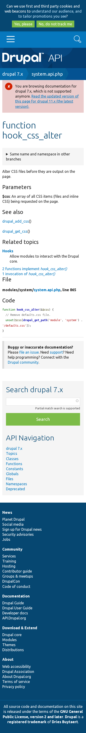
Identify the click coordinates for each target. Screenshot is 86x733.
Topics (11, 453)
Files (9, 479)
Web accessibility (16, 666)
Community (12, 549)
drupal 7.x (12, 74)
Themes (9, 645)
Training (9, 561)
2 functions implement (34, 269)
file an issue (29, 352)
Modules (9, 640)
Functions (14, 464)
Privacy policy (13, 687)
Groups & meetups (17, 576)
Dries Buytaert (65, 722)
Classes (12, 459)
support (56, 352)
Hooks (7, 251)
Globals (12, 474)
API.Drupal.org (14, 618)
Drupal (71, 717)
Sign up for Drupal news (22, 529)
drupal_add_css (15, 221)
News (7, 512)
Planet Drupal (13, 519)
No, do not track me (55, 24)
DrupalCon (11, 581)
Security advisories (18, 534)
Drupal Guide (13, 603)
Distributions (13, 650)
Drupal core (12, 635)
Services (9, 556)
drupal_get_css (15, 231)
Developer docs (15, 613)
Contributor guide (17, 571)
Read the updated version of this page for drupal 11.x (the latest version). (47, 101)
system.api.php (47, 74)
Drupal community (23, 362)
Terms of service (16, 682)
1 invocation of (28, 274)
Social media (13, 524)
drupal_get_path (35, 320)
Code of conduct (16, 586)
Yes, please (23, 24)
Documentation (16, 596)
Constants (14, 469)
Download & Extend (19, 628)
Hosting (8, 566)
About (8, 659)
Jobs (6, 539)
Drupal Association (18, 671)
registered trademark (26, 722)
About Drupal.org (16, 676)
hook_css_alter (28, 309)
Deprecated (15, 489)
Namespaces (16, 484)
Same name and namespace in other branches (38, 156)
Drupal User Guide (17, 608)
